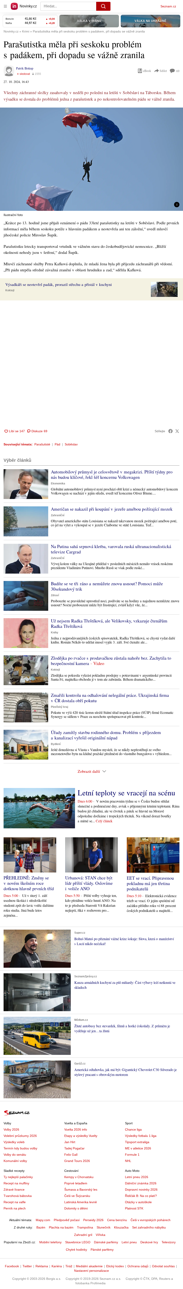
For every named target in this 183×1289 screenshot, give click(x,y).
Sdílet (163, 71)
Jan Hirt (69, 1142)
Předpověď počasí (67, 1220)
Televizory (169, 1242)
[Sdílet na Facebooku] (170, 431)
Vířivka (100, 1235)
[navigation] (5, 6)
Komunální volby (15, 1161)
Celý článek (104, 820)
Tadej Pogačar (74, 1148)
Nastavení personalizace (91, 1270)
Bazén (40, 1227)
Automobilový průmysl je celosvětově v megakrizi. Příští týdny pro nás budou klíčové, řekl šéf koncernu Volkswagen (112, 474)
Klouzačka (121, 1227)
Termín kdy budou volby (20, 1148)
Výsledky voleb (14, 1142)
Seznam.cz (168, 6)
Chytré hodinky (76, 1249)
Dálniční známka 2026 (140, 1183)
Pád (57, 444)
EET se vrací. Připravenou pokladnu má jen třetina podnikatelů (150, 883)
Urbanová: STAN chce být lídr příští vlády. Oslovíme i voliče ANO (89, 883)
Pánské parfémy (102, 1249)
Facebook (12, 1266)
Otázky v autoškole (138, 1202)
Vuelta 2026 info (75, 1129)
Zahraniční (57, 515)
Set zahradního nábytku (149, 1227)
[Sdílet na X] (177, 431)
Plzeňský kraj (59, 706)
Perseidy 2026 (93, 1220)
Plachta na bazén (61, 1227)
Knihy (54, 632)
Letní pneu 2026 (136, 1177)
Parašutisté (42, 444)
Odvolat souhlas (163, 1266)
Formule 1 (132, 1154)
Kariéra (57, 1266)
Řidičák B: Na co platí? (141, 1196)
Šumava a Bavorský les (80, 1189)
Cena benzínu (117, 1220)
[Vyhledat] (103, 6)
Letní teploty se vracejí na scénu (126, 792)
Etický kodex (115, 1266)
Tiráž (68, 1266)
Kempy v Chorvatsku (79, 1177)
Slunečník (103, 1227)
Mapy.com (43, 1220)
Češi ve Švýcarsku (77, 1196)
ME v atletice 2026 (138, 1148)
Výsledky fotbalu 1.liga (140, 1136)
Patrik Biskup (24, 68)
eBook (147, 71)
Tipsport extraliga (137, 1142)
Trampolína (85, 1227)
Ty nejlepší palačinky (18, 1177)
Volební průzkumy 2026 (20, 1136)
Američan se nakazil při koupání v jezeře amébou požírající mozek (112, 509)
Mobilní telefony (50, 1242)
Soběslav (71, 444)
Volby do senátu (15, 1154)
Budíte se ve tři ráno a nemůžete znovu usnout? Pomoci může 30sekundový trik (107, 586)
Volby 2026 (11, 1129)
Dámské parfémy (106, 1242)
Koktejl (9, 290)
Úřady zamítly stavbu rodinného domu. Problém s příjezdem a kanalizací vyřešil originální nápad (106, 735)
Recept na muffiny (16, 1183)
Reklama (41, 1266)
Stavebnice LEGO (77, 1242)
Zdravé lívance (14, 1189)
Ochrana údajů (137, 1266)
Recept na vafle (15, 1202)
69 (177, 71)
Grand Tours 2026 (77, 1161)
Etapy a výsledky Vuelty (80, 1136)
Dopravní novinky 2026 (141, 1189)
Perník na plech (15, 1208)
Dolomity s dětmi (76, 1208)
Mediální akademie (89, 1266)
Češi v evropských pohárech (151, 1220)
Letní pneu (129, 1242)
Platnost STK (134, 1208)
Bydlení (55, 744)
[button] (91, 159)
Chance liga (133, 1129)
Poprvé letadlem (75, 1183)
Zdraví (55, 595)
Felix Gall (70, 1154)
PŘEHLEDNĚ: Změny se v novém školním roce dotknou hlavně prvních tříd (29, 883)
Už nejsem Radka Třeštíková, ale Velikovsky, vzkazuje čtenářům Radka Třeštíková (109, 623)
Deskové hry (149, 1242)
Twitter (27, 1266)
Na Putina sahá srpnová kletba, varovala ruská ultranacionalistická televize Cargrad (111, 549)
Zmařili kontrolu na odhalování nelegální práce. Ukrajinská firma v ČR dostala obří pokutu (110, 698)
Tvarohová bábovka (18, 1196)
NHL (128, 1161)
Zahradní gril (83, 1235)
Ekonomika (58, 483)
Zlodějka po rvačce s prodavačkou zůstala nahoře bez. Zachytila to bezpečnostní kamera (111, 660)
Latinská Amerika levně (80, 1202)
